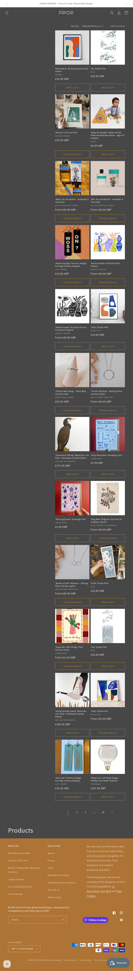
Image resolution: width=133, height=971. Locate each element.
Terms (51, 867)
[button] (6, 12)
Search (51, 853)
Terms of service (101, 960)
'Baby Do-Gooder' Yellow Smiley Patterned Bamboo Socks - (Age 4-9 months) (107, 135)
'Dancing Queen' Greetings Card (70, 519)
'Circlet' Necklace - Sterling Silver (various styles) (106, 392)
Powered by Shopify (53, 960)
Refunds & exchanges (59, 875)
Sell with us (54, 889)
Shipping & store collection (62, 882)
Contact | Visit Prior (18, 860)
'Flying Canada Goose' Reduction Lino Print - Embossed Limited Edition (71, 714)
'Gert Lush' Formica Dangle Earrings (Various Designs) (68, 779)
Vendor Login (54, 897)
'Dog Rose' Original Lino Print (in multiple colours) (106, 520)
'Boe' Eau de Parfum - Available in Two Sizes (107, 200)
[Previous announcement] (6, 3)
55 (103, 812)
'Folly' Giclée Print (99, 711)
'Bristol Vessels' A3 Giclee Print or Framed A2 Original (71, 328)
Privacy (51, 860)
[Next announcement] (126, 3)
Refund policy (70, 960)
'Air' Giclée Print (98, 68)
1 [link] (68, 812)
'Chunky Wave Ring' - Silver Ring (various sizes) (70, 392)
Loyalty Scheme (16, 879)
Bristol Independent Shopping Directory (24, 869)
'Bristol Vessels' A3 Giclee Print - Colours (106, 264)
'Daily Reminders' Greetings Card (106, 455)
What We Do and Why (19, 853)
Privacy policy (85, 960)
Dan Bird (106, 891)
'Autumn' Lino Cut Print (66, 132)
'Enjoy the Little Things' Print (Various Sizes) (69, 648)
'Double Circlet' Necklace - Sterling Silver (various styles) (71, 584)
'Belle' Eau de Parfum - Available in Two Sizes (72, 200)
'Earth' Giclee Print (100, 583)
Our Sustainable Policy (20, 886)
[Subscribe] (62, 920)
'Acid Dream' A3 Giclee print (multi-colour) (72, 70)
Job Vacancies (15, 894)
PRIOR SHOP (39, 960)
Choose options (72, 154)
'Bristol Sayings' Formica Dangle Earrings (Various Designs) (70, 264)
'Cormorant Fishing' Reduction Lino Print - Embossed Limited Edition (72, 456)
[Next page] (111, 812)
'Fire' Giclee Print (99, 647)
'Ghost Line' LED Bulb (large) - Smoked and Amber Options (105, 779)
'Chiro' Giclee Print (99, 327)
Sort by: (75, 26)
